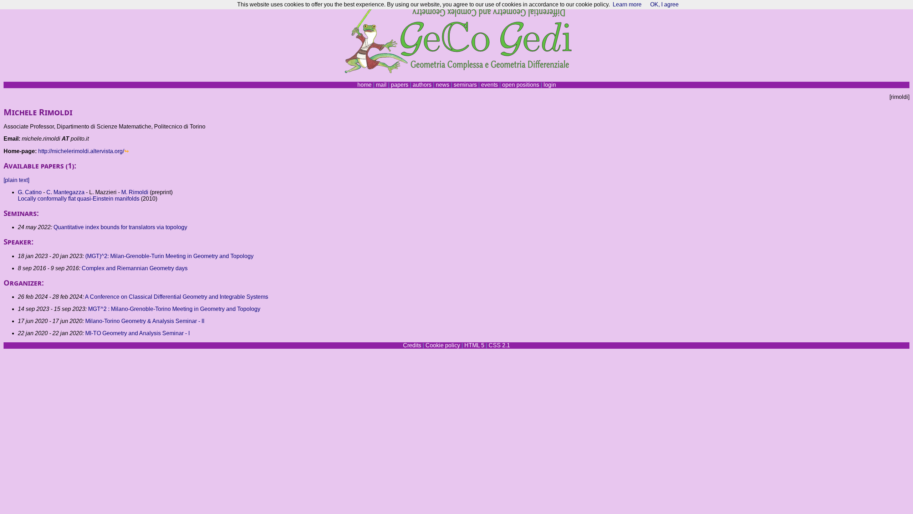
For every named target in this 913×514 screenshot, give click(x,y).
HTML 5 (474, 345)
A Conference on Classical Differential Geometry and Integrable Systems (176, 297)
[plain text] (16, 180)
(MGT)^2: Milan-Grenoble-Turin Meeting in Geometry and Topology (169, 256)
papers (399, 85)
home (364, 85)
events (489, 85)
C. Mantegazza (65, 192)
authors (422, 85)
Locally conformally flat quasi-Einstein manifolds (78, 199)
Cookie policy (442, 345)
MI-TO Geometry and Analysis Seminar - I (137, 333)
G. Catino (30, 192)
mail (381, 85)
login (550, 85)
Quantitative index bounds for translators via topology (120, 227)
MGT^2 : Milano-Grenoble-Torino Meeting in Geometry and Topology (174, 309)
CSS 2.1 (499, 345)
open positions (520, 85)
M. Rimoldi (134, 192)
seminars (465, 85)
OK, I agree (664, 4)
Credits (412, 345)
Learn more (627, 4)
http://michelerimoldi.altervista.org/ (81, 151)
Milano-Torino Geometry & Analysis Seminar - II (144, 321)
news (442, 85)
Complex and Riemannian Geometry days (135, 268)
